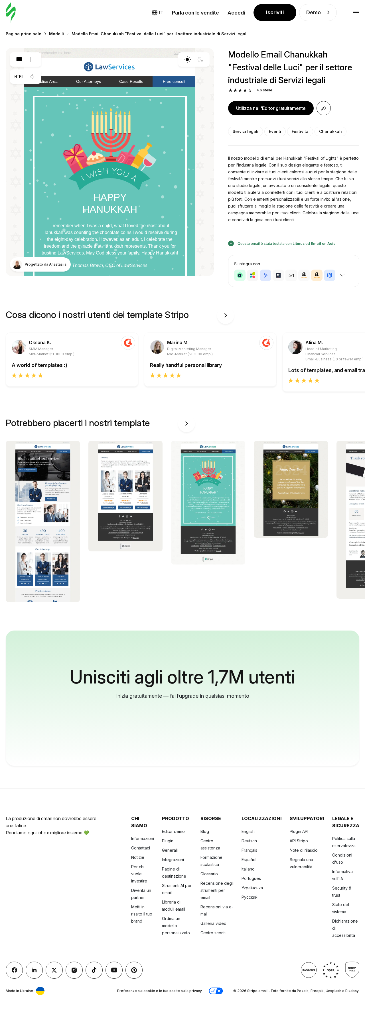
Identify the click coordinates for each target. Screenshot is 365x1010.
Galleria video (213, 923)
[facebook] (14, 970)
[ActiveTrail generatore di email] (278, 275)
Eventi (275, 131)
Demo (313, 12)
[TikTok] (94, 970)
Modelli (56, 33)
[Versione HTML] (19, 76)
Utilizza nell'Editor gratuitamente (271, 108)
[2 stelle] (235, 90)
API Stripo (299, 840)
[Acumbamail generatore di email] (291, 275)
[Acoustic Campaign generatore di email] (240, 275)
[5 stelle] (250, 90)
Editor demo (173, 831)
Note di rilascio (304, 850)
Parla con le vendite (195, 13)
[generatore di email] (11, 12)
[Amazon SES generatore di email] (317, 275)
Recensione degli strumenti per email (217, 890)
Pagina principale (23, 33)
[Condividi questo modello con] (324, 108)
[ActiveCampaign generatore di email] (265, 275)
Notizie (137, 857)
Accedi (236, 13)
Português (251, 878)
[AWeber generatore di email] (329, 275)
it (161, 12)
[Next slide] (225, 315)
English (248, 831)
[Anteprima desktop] (19, 59)
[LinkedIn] (34, 970)
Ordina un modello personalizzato (176, 925)
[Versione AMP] (32, 76)
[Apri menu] (356, 12)
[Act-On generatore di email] (252, 275)
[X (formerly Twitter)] (54, 970)
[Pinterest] (134, 970)
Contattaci (140, 847)
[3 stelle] (240, 90)
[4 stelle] (245, 90)
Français (249, 850)
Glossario (209, 873)
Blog (204, 831)
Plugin (167, 840)
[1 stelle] (230, 90)
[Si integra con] (342, 275)
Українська (252, 887)
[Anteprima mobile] (32, 59)
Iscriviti (275, 12)
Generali (170, 850)
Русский (249, 897)
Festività (300, 131)
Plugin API (299, 831)
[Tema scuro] (200, 59)
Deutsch (249, 840)
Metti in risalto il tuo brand (141, 913)
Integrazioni (173, 859)
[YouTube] (114, 970)
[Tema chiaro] (187, 59)
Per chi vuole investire (139, 873)
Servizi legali (245, 131)
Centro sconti (213, 932)
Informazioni (142, 838)
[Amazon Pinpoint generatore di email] (304, 275)
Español (249, 859)
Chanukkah (330, 131)
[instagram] (74, 970)
